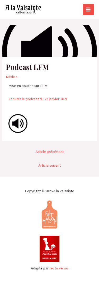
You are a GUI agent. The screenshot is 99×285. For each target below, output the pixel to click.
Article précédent (50, 151)
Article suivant (49, 165)
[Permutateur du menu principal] (88, 9)
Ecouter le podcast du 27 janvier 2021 (38, 98)
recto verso (58, 268)
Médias (11, 76)
